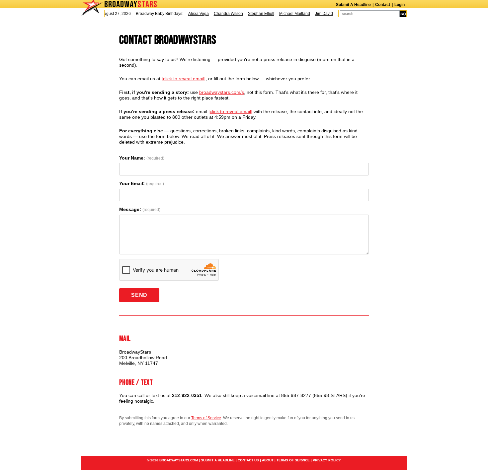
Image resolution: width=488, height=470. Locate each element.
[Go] (403, 13)
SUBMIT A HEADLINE (218, 460)
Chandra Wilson (225, 13)
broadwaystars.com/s (221, 92)
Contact (382, 4)
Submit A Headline (353, 4)
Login (399, 4)
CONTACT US (248, 460)
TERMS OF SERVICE (293, 460)
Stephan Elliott (258, 13)
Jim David (321, 13)
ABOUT (268, 460)
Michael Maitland (291, 13)
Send (139, 295)
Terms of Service (206, 418)
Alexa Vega (195, 13)
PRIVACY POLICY (327, 460)
